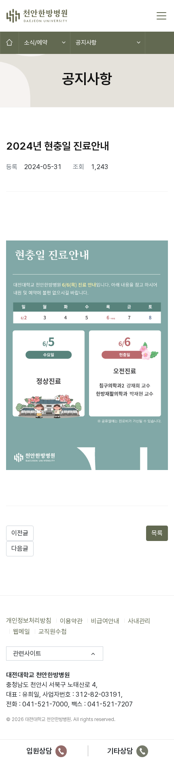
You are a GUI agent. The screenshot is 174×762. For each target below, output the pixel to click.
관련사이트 (27, 653)
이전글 (19, 533)
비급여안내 (105, 621)
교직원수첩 (52, 631)
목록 (157, 533)
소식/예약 (35, 42)
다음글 (19, 548)
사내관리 (139, 621)
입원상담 (40, 751)
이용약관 (71, 621)
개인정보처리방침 (28, 621)
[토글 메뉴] (161, 16)
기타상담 (121, 751)
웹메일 (21, 631)
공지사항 (86, 42)
